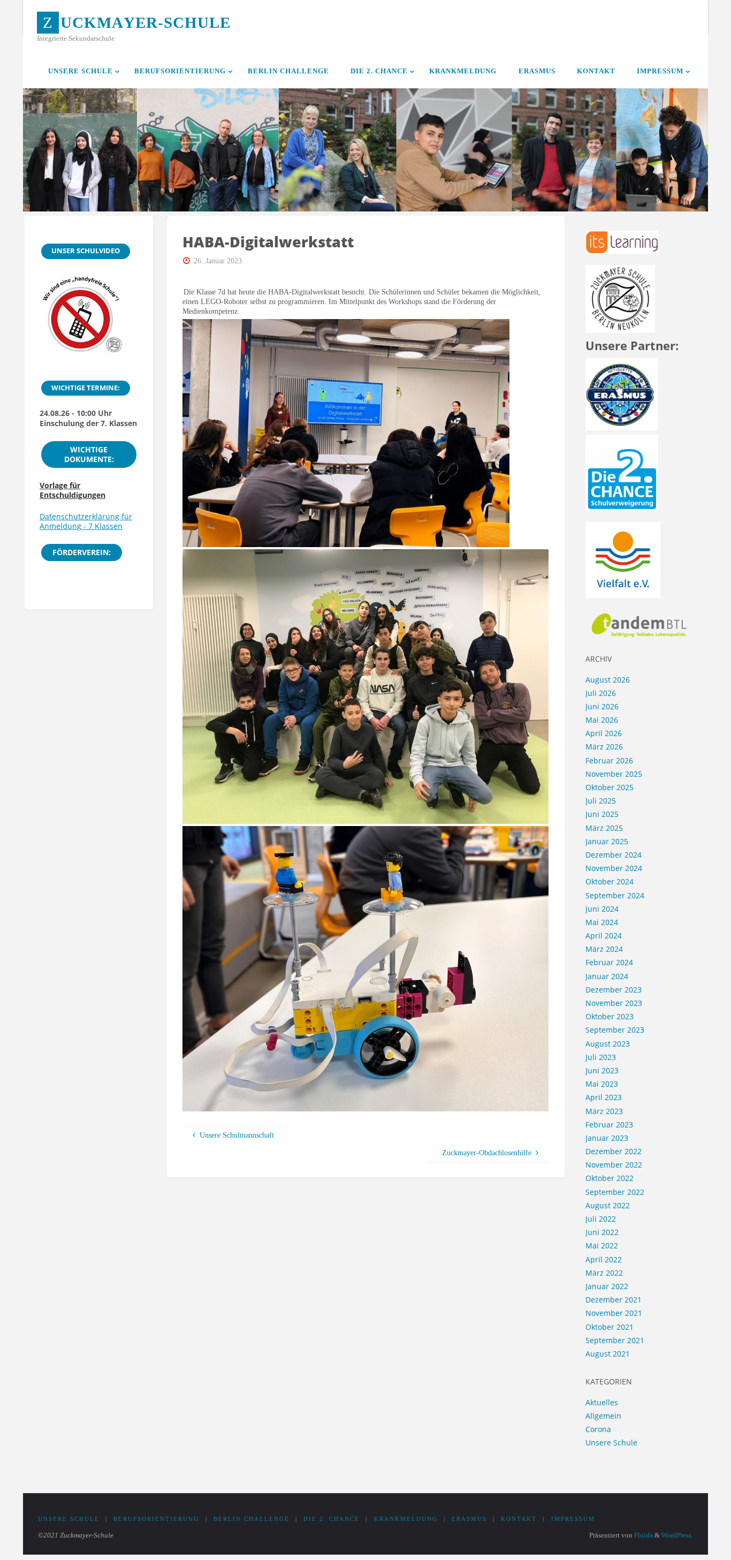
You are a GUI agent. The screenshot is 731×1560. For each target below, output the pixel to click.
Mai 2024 (601, 922)
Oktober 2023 (609, 1016)
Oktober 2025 (609, 787)
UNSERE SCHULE (69, 1519)
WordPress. (677, 1535)
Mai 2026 (601, 720)
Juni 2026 (602, 706)
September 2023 (614, 1030)
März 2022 (604, 1273)
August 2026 (607, 680)
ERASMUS (469, 1519)
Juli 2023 (600, 1057)
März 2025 (604, 828)
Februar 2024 (609, 962)
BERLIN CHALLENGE (252, 1519)
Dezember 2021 (613, 1299)
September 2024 (614, 895)
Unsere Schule (611, 1442)
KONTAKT (519, 1519)
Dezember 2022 (613, 1151)
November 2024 (613, 868)
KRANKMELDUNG (406, 1519)
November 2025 (613, 774)
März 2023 (604, 1111)
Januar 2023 (606, 1138)
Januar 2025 (606, 841)
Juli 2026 (600, 693)
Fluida (643, 1535)
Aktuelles (601, 1402)
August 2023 (607, 1044)
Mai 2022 (601, 1245)
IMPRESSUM (573, 1519)
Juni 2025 (602, 814)
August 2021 (607, 1354)
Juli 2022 (600, 1219)
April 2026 (603, 733)
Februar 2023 (609, 1124)
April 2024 (603, 935)
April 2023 (603, 1097)
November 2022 (613, 1165)
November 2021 (613, 1313)
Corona (598, 1429)
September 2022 (614, 1192)
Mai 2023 (601, 1084)
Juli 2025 (600, 801)
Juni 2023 (602, 1070)
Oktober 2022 (609, 1178)
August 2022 (607, 1205)
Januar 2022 (606, 1286)
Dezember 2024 (613, 855)
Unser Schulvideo (85, 250)
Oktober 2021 (609, 1327)
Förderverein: (81, 552)
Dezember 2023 (613, 990)
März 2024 (604, 949)
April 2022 (603, 1259)
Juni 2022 (602, 1232)
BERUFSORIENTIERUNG (156, 1519)
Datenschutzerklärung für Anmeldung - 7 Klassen (86, 521)
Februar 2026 (609, 760)
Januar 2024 (606, 976)
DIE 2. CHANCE (331, 1519)
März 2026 (604, 746)
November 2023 (613, 1003)
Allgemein (603, 1416)
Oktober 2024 (609, 881)
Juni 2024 (602, 909)
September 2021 (614, 1340)
